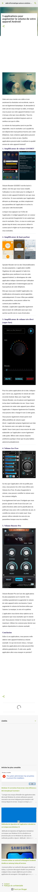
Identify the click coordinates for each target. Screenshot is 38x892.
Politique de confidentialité (13, 885)
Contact (7, 884)
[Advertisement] (19, 50)
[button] (3, 26)
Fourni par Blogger (20, 889)
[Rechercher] (35, 3)
